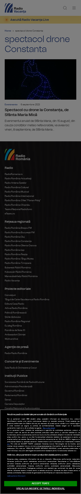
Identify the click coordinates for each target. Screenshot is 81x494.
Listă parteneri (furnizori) (16, 476)
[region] (40, 451)
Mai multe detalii (49, 428)
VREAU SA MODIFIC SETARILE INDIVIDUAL (40, 488)
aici (8, 444)
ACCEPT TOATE (40, 483)
